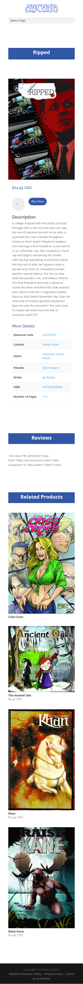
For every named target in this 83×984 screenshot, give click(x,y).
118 (44, 396)
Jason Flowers (50, 368)
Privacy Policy (54, 974)
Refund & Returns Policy (25, 974)
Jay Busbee (48, 377)
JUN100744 (49, 335)
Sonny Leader (50, 344)
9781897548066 (52, 387)
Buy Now (37, 201)
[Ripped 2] (41, 178)
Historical (48, 354)
